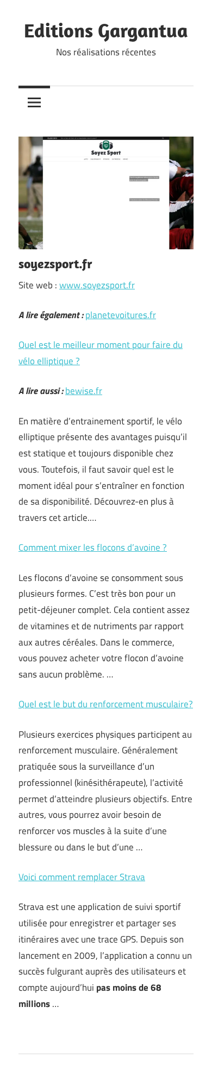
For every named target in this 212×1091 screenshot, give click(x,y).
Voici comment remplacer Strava (81, 877)
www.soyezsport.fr (97, 285)
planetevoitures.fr (120, 315)
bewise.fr (83, 391)
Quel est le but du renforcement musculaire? (105, 704)
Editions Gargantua (106, 30)
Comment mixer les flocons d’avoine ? (92, 547)
